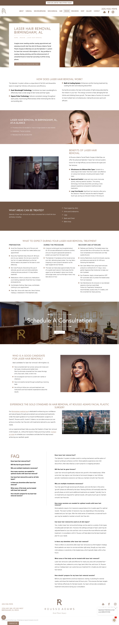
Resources (75, 11)
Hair (60, 11)
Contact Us (59, 332)
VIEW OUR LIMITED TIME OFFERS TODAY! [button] (59, 3)
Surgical (29, 11)
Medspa (66, 11)
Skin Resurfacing (40, 11)
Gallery (89, 11)
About (21, 11)
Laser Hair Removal (34, 37)
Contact (97, 11)
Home (16, 37)
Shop (82, 11)
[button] (3, 617)
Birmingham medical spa (20, 411)
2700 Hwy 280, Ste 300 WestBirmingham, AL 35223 (12, 609)
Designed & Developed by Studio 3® (31, 620)
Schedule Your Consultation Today (27, 64)
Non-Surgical (52, 11)
